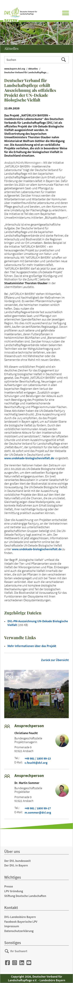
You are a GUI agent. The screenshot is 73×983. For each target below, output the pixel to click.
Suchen (64, 59)
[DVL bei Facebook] (7, 962)
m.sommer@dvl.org (38, 812)
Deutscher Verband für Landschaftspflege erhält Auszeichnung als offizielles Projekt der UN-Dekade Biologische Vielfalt (28, 72)
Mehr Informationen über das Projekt (31, 646)
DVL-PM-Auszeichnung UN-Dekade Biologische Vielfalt (37, 623)
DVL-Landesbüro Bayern (20, 917)
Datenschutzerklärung (18, 931)
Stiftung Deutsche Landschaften (25, 896)
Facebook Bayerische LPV (20, 922)
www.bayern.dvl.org (14, 68)
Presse (8, 886)
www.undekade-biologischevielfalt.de (29, 458)
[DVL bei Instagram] (14, 962)
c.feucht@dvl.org (36, 763)
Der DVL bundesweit (17, 861)
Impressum (11, 926)
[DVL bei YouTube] (28, 962)
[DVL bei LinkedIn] (21, 962)
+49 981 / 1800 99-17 (38, 808)
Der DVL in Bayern (16, 865)
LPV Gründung (13, 891)
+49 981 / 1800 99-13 (38, 758)
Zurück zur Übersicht (55, 660)
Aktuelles (33, 68)
